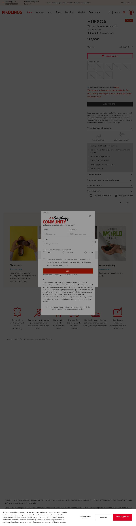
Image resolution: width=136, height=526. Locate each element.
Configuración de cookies (85, 517)
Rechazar (103, 517)
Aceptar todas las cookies (122, 517)
